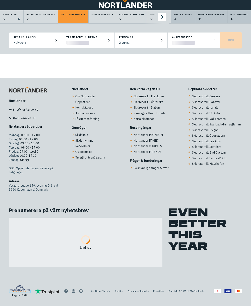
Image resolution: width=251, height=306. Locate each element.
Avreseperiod (182, 37)
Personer (126, 37)
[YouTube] (81, 291)
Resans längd (24, 37)
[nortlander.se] (28, 90)
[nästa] (161, 16)
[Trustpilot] (47, 291)
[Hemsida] (125, 5)
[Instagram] (73, 291)
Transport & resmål (82, 37)
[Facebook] (66, 291)
